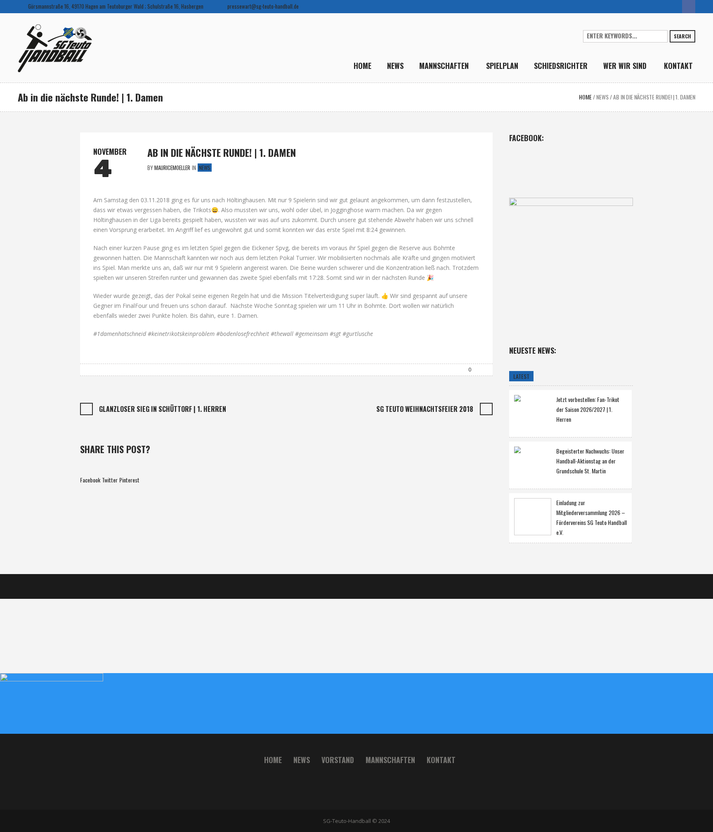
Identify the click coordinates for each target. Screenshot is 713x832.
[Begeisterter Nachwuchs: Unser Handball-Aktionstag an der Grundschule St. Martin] (532, 464)
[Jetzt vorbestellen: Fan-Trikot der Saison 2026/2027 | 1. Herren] (532, 412)
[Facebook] (688, 6)
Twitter (110, 479)
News (602, 96)
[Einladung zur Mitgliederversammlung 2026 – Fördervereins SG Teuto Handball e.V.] (532, 516)
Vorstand (337, 759)
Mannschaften (390, 759)
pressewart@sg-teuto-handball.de (263, 6)
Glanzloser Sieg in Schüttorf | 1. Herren (162, 409)
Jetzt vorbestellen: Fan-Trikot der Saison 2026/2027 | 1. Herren (587, 409)
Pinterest (129, 479)
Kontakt (441, 759)
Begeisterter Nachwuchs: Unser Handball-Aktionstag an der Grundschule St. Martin (590, 461)
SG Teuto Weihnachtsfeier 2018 (424, 409)
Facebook (90, 479)
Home (585, 96)
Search (682, 36)
